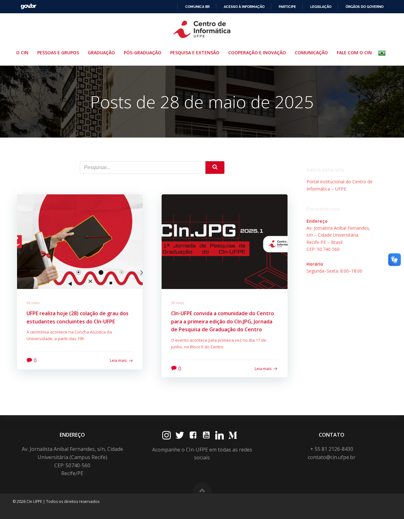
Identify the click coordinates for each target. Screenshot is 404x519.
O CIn (22, 53)
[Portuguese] (383, 53)
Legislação (320, 6)
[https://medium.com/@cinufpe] (233, 435)
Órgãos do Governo (364, 6)
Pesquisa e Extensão (194, 53)
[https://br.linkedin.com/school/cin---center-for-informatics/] (219, 435)
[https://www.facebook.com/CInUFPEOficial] (193, 435)
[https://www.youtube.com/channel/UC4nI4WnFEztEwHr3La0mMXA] (206, 435)
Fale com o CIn (354, 53)
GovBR (28, 6)
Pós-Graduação (142, 53)
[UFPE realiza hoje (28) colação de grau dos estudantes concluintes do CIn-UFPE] (80, 241)
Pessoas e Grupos (58, 53)
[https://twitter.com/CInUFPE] (179, 435)
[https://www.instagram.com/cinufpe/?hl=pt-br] (166, 435)
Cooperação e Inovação (257, 53)
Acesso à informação (244, 6)
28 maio (33, 302)
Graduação (101, 53)
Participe (287, 6)
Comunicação (311, 53)
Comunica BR (197, 6)
